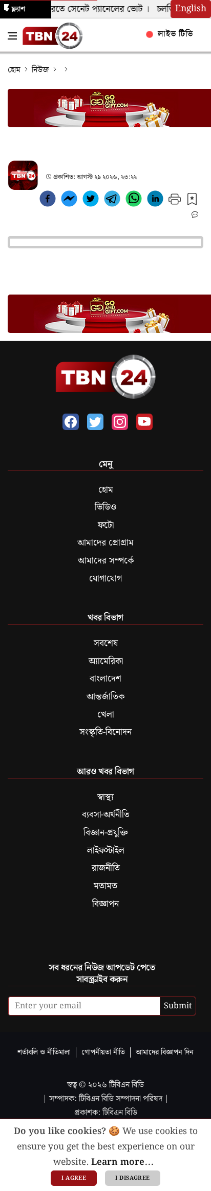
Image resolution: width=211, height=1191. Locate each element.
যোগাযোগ (105, 579)
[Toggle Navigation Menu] (12, 36)
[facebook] (47, 200)
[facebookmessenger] (69, 200)
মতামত (105, 886)
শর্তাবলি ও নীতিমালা (44, 1052)
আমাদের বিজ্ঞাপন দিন (165, 1052)
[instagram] (120, 422)
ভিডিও (105, 507)
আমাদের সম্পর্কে (106, 561)
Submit (178, 1006)
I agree (73, 1178)
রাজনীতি (106, 868)
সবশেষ (106, 643)
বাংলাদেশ (105, 679)
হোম (14, 70)
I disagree (132, 1178)
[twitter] (90, 200)
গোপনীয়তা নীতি (103, 1052)
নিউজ (40, 70)
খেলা (105, 715)
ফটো (106, 525)
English (190, 9)
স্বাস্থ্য (105, 797)
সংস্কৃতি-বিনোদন (105, 732)
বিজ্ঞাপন (105, 904)
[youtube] (144, 422)
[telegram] (112, 200)
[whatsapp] (133, 200)
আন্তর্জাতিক (105, 697)
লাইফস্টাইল (105, 851)
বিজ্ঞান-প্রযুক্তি (105, 833)
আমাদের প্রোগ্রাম (105, 543)
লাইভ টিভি (174, 34)
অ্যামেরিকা (106, 661)
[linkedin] (155, 200)
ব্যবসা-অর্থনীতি (106, 815)
